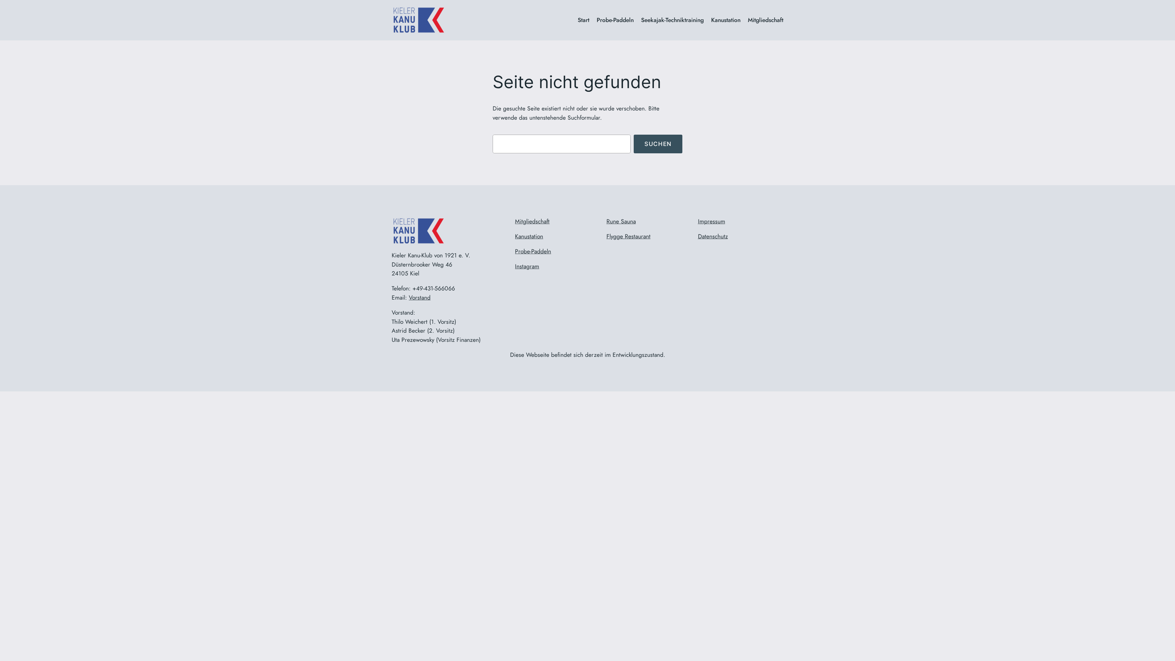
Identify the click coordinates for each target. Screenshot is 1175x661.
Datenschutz (713, 236)
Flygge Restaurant (628, 236)
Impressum (711, 221)
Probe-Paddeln (533, 251)
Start (583, 20)
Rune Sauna (621, 221)
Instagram (527, 266)
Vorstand (420, 297)
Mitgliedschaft (532, 221)
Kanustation (529, 236)
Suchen (658, 144)
